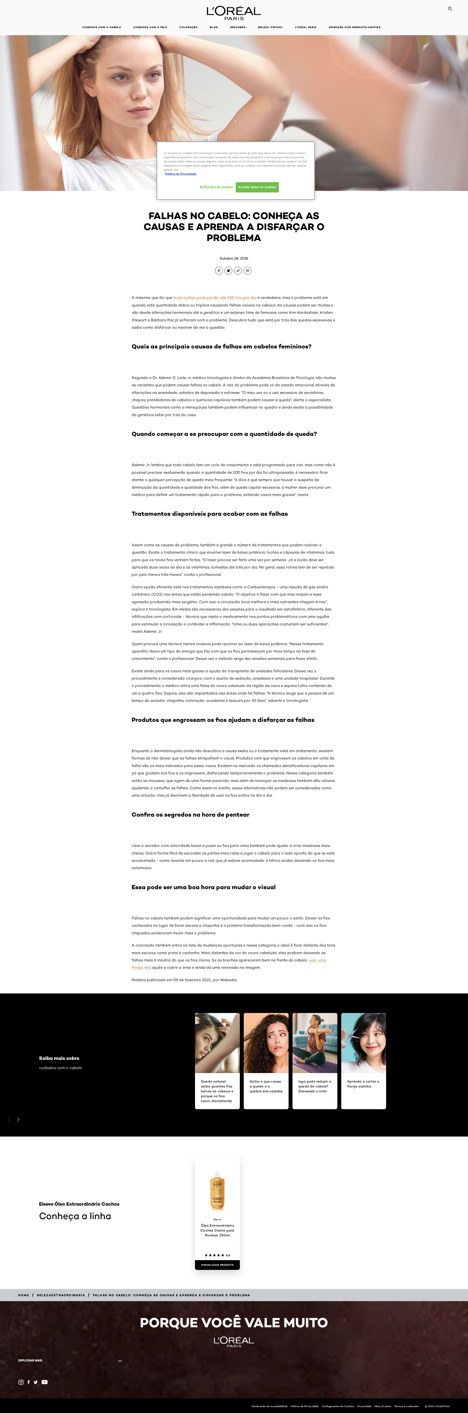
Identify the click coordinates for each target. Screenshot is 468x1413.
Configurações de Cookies (338, 1406)
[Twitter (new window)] (36, 1382)
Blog (214, 27)
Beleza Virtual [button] (270, 27)
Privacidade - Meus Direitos (374, 1406)
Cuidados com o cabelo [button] (101, 27)
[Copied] (238, 270)
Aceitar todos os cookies (257, 187)
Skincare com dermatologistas (355, 27)
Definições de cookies (216, 187)
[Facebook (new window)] (29, 1382)
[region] (235, 170)
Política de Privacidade (305, 1406)
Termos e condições (406, 1406)
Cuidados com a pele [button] (150, 27)
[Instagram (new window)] (21, 1382)
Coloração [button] (188, 27)
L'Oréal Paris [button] (306, 27)
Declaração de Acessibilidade (270, 1406)
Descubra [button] (238, 27)
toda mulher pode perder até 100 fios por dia (214, 297)
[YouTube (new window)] (45, 1382)
